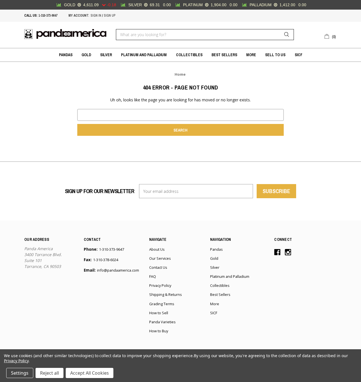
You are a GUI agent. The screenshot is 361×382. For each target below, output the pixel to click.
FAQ (152, 276)
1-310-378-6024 (105, 259)
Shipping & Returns (165, 294)
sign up (109, 15)
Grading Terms (161, 303)
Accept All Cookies (89, 373)
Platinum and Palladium (144, 54)
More (251, 54)
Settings (19, 373)
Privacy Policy (160, 285)
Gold (86, 54)
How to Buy (158, 330)
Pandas (65, 54)
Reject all (49, 373)
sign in (96, 15)
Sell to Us (275, 54)
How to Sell (158, 312)
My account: (79, 15)
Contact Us (158, 267)
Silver (106, 54)
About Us (157, 249)
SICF (298, 54)
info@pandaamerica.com (118, 270)
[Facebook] (277, 252)
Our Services (160, 258)
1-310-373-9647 (47, 15)
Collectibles (189, 54)
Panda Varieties (162, 321)
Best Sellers (224, 54)
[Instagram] (288, 252)
